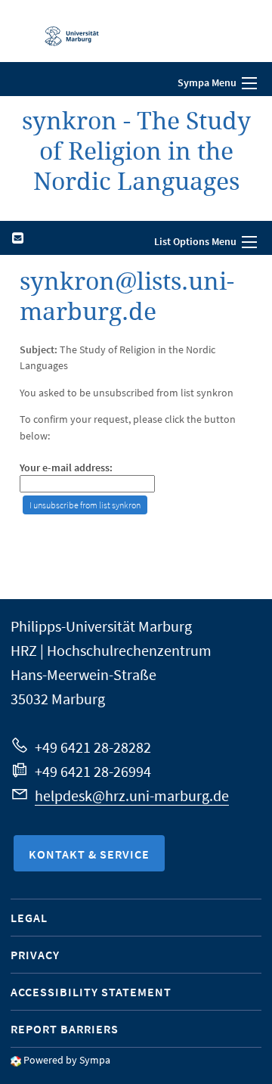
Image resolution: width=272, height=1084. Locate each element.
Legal (29, 917)
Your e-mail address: (66, 467)
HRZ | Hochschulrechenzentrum (111, 650)
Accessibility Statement (91, 991)
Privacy (35, 954)
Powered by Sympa (66, 1060)
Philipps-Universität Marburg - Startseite (64, 31)
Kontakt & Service (89, 854)
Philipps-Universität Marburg (101, 626)
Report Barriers (65, 1028)
